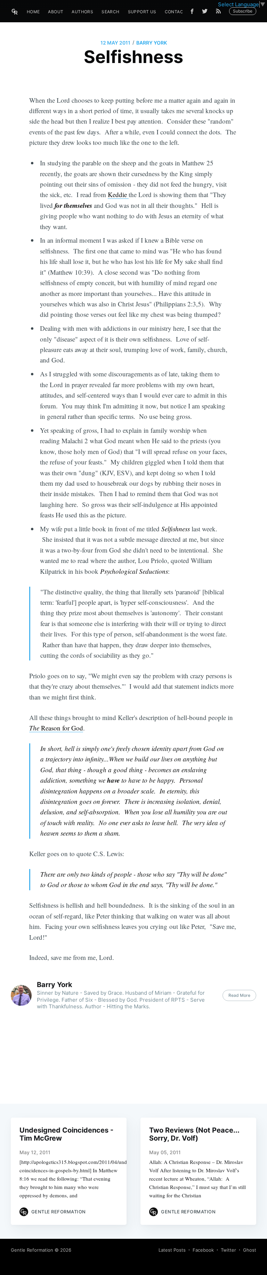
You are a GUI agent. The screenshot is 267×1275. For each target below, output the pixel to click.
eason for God (64, 727)
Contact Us (179, 11)
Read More (239, 995)
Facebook (203, 1250)
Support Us (142, 11)
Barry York (151, 43)
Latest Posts (172, 1250)
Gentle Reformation (32, 1250)
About (55, 11)
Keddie (118, 194)
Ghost (249, 1250)
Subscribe (242, 11)
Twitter (228, 1250)
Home (33, 11)
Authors (82, 11)
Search (110, 11)
